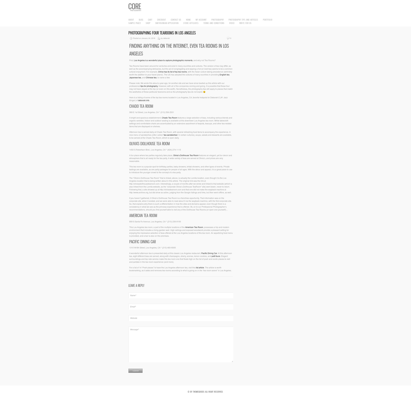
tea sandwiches (170, 134)
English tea (224, 74)
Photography (217, 19)
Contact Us (176, 19)
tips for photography (149, 86)
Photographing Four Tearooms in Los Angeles (162, 32)
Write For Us (245, 23)
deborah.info (143, 100)
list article (200, 267)
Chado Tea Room (169, 117)
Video (232, 23)
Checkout (161, 19)
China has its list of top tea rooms (172, 71)
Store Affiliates (191, 23)
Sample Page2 (134, 23)
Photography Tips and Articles (243, 19)
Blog (141, 19)
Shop (148, 23)
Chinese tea (151, 77)
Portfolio (267, 19)
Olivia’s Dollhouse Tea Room (186, 155)
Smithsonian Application (167, 23)
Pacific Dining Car (209, 253)
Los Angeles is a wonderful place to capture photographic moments (163, 60)
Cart (150, 19)
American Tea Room (194, 227)
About (131, 19)
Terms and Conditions (213, 23)
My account (201, 19)
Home (188, 19)
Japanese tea (135, 77)
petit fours (216, 256)
